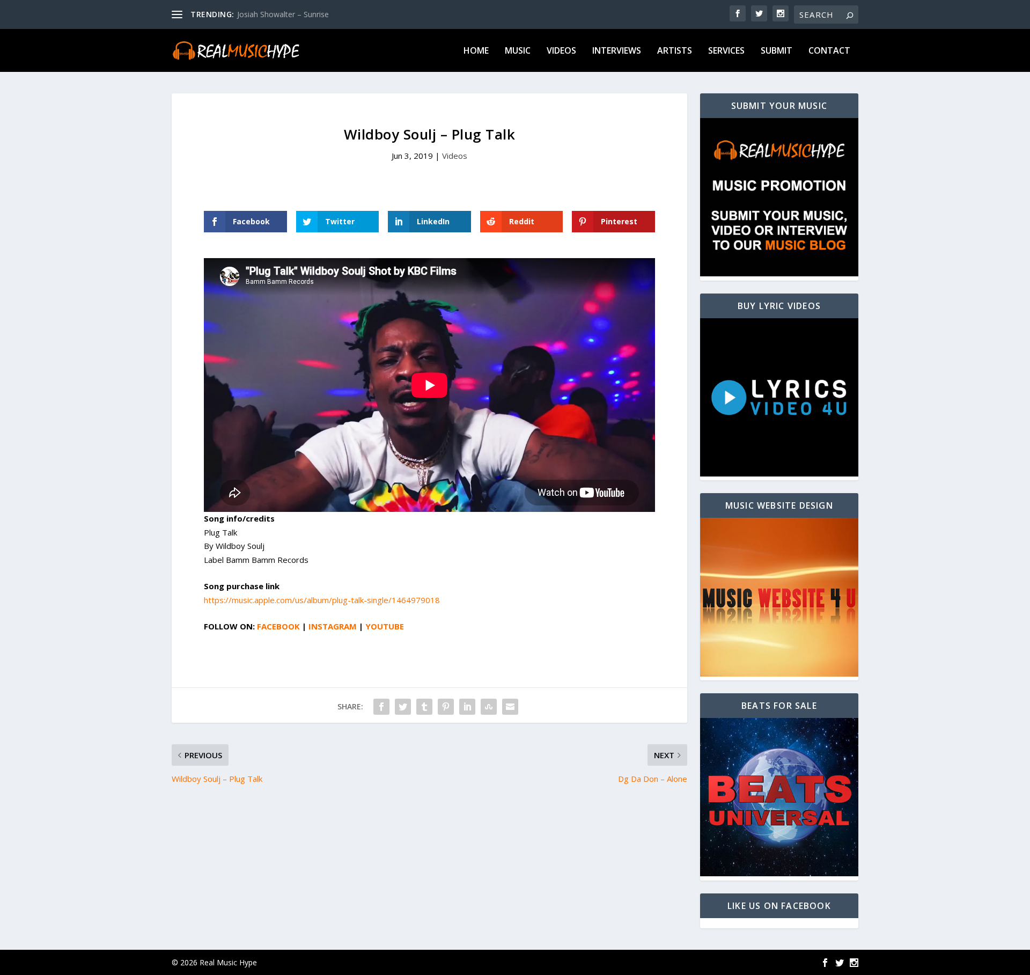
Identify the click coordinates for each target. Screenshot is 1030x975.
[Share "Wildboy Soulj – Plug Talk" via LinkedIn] (467, 706)
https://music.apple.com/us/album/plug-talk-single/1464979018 (322, 600)
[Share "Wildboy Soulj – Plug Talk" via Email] (510, 706)
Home (476, 51)
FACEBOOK (279, 626)
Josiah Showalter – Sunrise (283, 14)
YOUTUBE (384, 626)
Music (518, 51)
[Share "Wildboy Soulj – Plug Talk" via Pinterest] (446, 706)
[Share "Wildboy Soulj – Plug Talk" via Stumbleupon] (488, 706)
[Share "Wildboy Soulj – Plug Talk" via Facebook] (381, 706)
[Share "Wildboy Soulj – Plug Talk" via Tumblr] (424, 706)
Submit (776, 51)
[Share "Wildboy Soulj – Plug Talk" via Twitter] (403, 706)
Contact (829, 51)
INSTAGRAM (333, 626)
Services (726, 51)
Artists (674, 51)
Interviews (616, 51)
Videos (561, 51)
